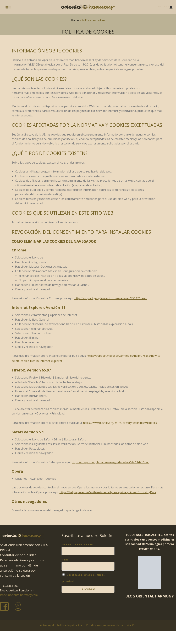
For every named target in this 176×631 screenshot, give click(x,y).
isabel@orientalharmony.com (19, 595)
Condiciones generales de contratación (111, 625)
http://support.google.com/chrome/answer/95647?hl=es (110, 298)
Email (65, 559)
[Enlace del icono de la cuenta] (171, 7)
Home (75, 20)
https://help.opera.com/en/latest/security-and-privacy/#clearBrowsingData (107, 492)
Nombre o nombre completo (77, 544)
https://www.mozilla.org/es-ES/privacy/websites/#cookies (120, 423)
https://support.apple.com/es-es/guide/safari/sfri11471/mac (110, 462)
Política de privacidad (70, 625)
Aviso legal (47, 625)
